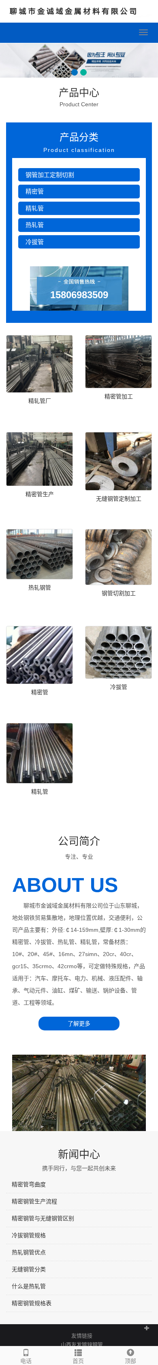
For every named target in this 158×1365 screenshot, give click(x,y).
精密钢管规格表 (31, 1303)
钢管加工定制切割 (50, 174)
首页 (78, 1361)
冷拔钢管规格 (29, 1235)
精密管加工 (119, 396)
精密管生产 (40, 494)
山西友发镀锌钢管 (82, 1345)
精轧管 (35, 208)
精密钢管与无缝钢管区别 (43, 1218)
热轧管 (35, 224)
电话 (26, 1361)
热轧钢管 (39, 587)
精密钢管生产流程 (34, 1201)
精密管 (35, 191)
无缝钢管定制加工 (118, 498)
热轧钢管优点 (29, 1252)
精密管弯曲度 (29, 1184)
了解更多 (79, 1023)
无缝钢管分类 (29, 1269)
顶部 (130, 1361)
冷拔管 (35, 241)
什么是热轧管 (29, 1286)
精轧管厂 (39, 401)
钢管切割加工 (119, 593)
